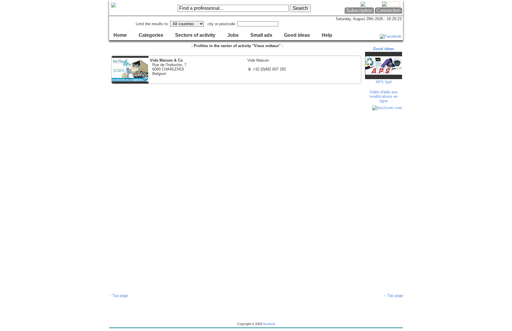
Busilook (269, 324)
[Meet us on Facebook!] (390, 36)
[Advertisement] (384, 201)
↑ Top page (118, 295)
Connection (388, 10)
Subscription (359, 10)
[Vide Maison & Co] (236, 70)
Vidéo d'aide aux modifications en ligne (383, 96)
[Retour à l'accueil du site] (133, 8)
